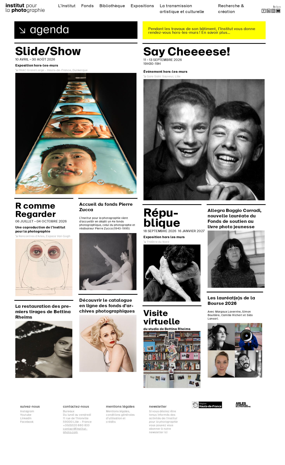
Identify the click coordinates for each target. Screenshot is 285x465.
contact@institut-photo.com (75, 430)
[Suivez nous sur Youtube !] (278, 11)
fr (274, 7)
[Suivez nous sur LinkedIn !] (268, 11)
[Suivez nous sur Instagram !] (273, 11)
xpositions (142, 5)
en (279, 7)
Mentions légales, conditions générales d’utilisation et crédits (120, 417)
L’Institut (67, 5)
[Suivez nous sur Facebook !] (264, 11)
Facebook (27, 422)
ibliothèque (112, 5)
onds (87, 5)
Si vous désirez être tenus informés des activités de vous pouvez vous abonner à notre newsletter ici (163, 422)
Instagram (27, 411)
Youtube (26, 415)
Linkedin (26, 418)
